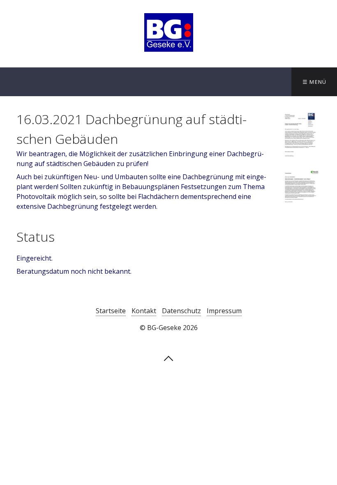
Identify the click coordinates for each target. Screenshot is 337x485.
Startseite (111, 310)
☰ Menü (314, 81)
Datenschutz (181, 310)
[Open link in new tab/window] (300, 137)
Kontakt (144, 310)
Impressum (224, 310)
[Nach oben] (168, 357)
